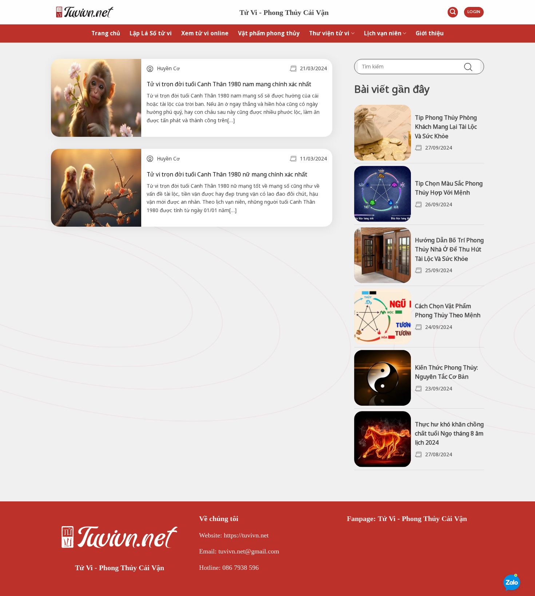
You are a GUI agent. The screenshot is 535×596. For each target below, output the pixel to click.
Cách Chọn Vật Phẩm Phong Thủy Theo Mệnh (447, 310)
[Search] (453, 12)
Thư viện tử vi (329, 33)
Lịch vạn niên (382, 33)
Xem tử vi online (205, 33)
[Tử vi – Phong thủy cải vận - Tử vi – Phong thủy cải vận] (140, 12)
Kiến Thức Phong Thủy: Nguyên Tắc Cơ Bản (446, 372)
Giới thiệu (430, 33)
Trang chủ (105, 33)
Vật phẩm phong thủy (269, 33)
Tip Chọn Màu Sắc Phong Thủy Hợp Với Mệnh (449, 187)
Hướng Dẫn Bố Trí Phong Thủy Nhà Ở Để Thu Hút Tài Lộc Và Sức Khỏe (449, 249)
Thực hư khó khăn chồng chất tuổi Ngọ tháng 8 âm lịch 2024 (449, 433)
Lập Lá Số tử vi (151, 33)
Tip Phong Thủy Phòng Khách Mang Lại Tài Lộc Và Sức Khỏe (446, 127)
